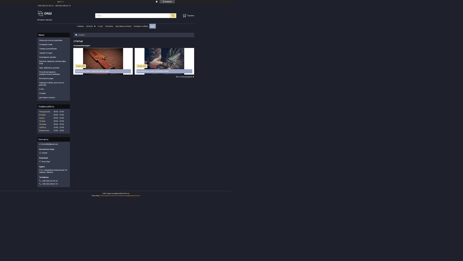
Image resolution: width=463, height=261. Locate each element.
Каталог (89, 26)
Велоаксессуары (46, 78)
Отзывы (42, 93)
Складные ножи (45, 44)
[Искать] (173, 15)
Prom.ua (126, 193)
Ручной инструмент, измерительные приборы (49, 73)
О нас (100, 26)
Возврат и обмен (141, 26)
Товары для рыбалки (48, 49)
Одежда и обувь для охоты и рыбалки (51, 84)
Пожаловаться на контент (108, 195)
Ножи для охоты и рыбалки (50, 40)
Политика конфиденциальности (129, 195)
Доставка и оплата (123, 26)
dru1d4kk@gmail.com (50, 144)
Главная (80, 26)
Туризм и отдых (45, 53)
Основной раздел (82, 45)
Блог (153, 26)
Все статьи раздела (184, 77)
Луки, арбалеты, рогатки (49, 68)
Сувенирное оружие (47, 57)
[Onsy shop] (64, 13)
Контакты (109, 26)
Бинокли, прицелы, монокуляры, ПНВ (52, 62)
